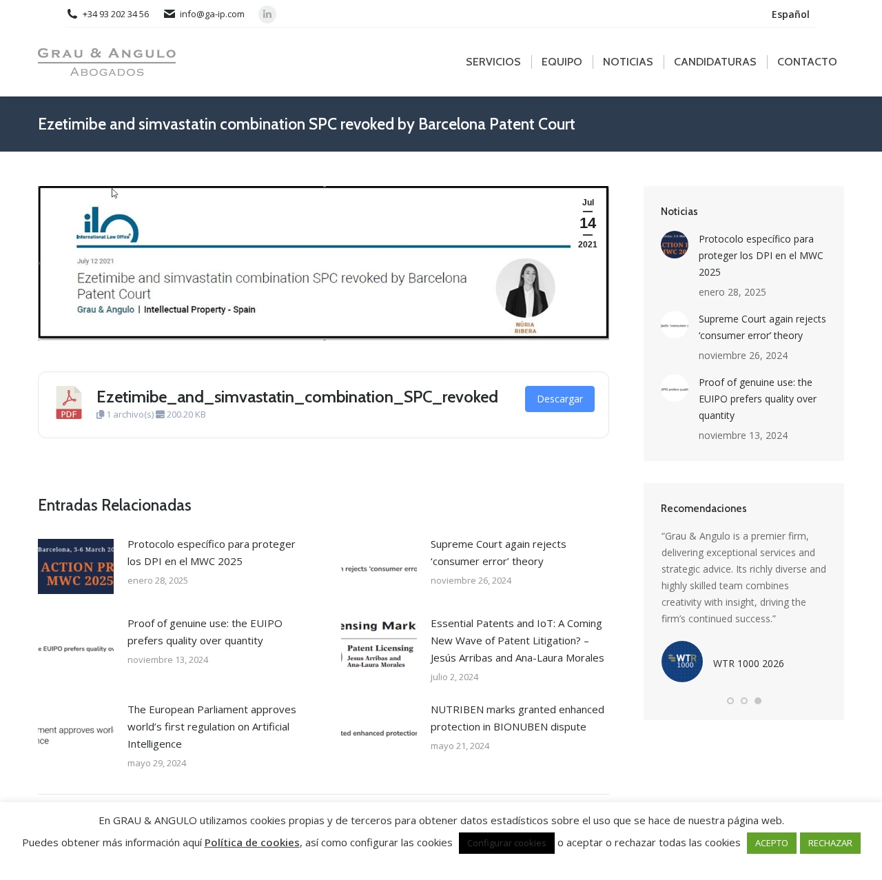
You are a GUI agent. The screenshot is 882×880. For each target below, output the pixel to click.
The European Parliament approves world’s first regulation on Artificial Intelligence (211, 726)
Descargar (560, 398)
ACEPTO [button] (771, 843)
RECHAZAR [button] (830, 843)
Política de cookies (252, 842)
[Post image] (76, 566)
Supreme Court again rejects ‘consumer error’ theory (498, 552)
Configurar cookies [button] (506, 843)
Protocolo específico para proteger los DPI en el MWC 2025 (211, 552)
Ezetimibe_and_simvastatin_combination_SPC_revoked (297, 397)
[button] (730, 700)
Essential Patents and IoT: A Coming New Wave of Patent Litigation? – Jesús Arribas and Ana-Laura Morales (517, 640)
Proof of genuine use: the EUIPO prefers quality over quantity (205, 631)
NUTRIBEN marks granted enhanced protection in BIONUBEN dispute (517, 717)
